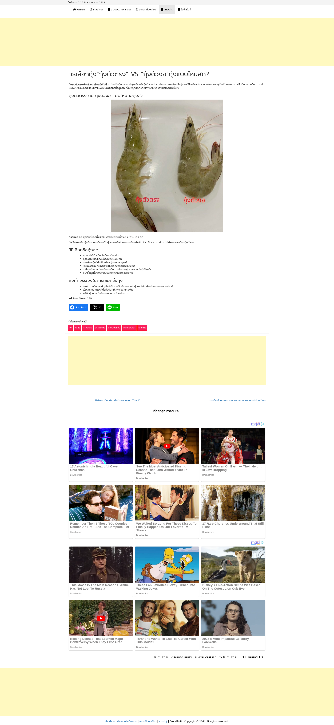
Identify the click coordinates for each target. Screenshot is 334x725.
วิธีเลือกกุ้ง (100, 327)
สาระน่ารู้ (168, 9)
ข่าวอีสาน (97, 9)
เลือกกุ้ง (142, 327)
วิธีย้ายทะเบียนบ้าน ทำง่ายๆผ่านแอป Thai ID (117, 400)
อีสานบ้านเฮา (129, 327)
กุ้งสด (77, 327)
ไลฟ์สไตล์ (185, 9)
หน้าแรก (80, 9)
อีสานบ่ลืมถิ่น (114, 327)
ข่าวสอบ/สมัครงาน (120, 9)
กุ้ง (70, 327)
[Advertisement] (167, 42)
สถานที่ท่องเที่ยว (147, 9)
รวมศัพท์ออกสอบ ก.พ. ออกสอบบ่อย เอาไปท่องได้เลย (237, 400)
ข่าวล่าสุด (87, 327)
